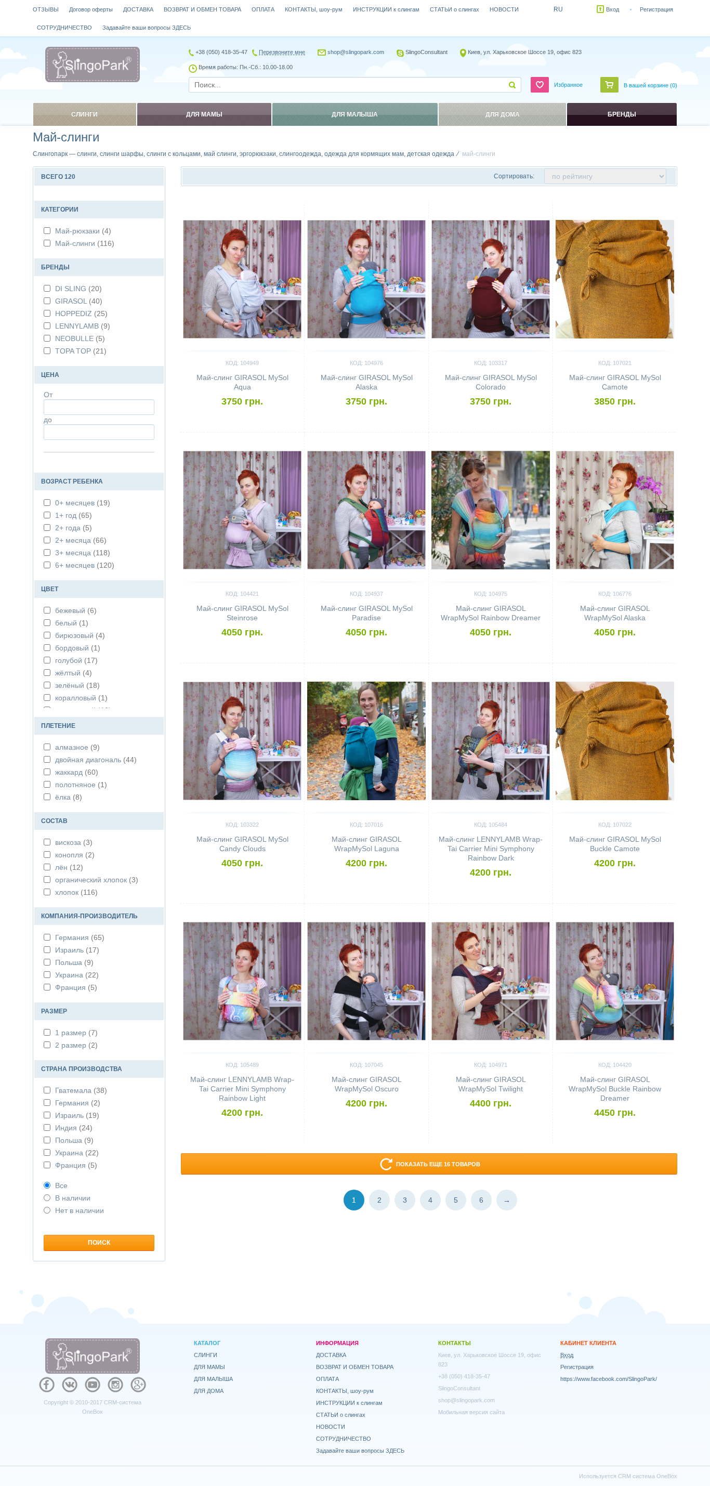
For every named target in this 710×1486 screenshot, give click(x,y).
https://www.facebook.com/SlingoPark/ (608, 1379)
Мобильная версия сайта (471, 1412)
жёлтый (73, 673)
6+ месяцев (84, 565)
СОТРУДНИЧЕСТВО (64, 27)
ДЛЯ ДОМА (208, 1391)
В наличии (72, 1198)
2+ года (73, 528)
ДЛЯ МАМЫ (209, 1367)
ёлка (68, 797)
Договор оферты (91, 9)
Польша (74, 962)
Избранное (568, 85)
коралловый (81, 698)
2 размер (76, 1045)
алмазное (77, 747)
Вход (612, 9)
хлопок (76, 892)
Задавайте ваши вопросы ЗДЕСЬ (146, 27)
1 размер (76, 1032)
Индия (74, 1128)
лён (69, 867)
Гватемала (81, 1090)
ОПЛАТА (263, 9)
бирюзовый (80, 635)
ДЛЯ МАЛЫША (213, 1379)
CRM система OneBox (647, 1476)
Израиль (77, 950)
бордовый (77, 648)
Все (61, 1185)
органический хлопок (96, 880)
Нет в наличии (79, 1210)
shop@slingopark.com (355, 52)
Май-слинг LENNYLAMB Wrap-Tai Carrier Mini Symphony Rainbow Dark (491, 848)
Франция (76, 987)
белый (71, 623)
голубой (76, 660)
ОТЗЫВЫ (46, 9)
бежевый (76, 610)
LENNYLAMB (82, 326)
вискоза (74, 842)
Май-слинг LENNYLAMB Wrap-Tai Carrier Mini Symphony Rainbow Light (242, 1088)
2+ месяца (81, 540)
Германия (79, 937)
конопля (75, 855)
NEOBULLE (80, 338)
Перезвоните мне (282, 52)
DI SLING (78, 288)
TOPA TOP (81, 351)
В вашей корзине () (650, 85)
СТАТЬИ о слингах (454, 9)
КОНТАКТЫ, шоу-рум (314, 9)
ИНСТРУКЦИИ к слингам (386, 9)
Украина (77, 975)
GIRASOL (78, 301)
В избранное (278, 206)
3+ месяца (82, 553)
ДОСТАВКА (138, 9)
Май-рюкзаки (83, 231)
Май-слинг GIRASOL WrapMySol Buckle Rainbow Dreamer (615, 1088)
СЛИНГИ (205, 1355)
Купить (242, 419)
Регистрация (656, 9)
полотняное (81, 784)
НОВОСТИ (504, 9)
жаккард (76, 772)
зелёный (77, 685)
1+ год (73, 515)
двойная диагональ (96, 759)
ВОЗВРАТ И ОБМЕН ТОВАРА (202, 9)
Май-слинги (84, 243)
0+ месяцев (82, 503)
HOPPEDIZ (81, 313)
